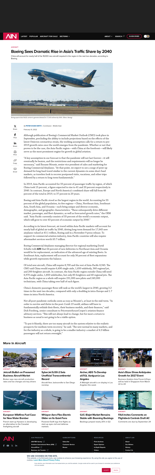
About (127, 442)
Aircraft (14, 47)
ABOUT (107, 36)
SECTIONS (64, 36)
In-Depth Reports (99, 447)
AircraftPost (35, 447)
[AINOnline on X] (12, 446)
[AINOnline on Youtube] (8, 446)
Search (118, 36)
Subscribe (134, 36)
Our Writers (129, 444)
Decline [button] (116, 470)
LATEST (24, 36)
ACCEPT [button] (106, 470)
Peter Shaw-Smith (34, 126)
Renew (65, 447)
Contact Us (129, 450)
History (127, 447)
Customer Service (69, 444)
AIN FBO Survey (36, 442)
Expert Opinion (99, 444)
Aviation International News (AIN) (42, 444)
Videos (96, 450)
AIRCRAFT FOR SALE (49, 36)
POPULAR (33, 36)
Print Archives (99, 442)
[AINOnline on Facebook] (4, 446)
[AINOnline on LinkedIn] (16, 446)
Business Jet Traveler (38, 450)
